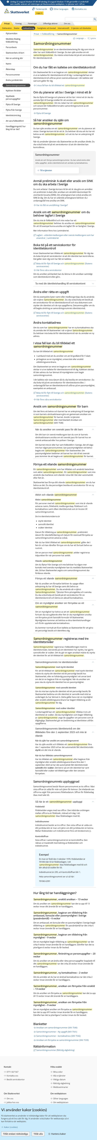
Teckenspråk (41, 9)
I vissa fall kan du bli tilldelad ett (60, 85)
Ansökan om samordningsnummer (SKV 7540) (56, 1027)
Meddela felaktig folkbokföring (13, 40)
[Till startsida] (16, 13)
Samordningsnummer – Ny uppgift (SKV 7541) (56, 1031)
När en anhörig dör (14, 58)
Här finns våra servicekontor (49, 270)
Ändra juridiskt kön (14, 80)
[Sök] (95, 19)
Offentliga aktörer (50, 23)
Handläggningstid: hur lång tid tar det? (16, 128)
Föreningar (32, 23)
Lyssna (93, 38)
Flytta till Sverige (13, 104)
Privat (7, 23)
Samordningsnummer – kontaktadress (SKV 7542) (58, 1036)
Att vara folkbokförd (15, 121)
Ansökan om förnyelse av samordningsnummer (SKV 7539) (62, 1040)
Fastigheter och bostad (46, 28)
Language (80, 38)
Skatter (17, 28)
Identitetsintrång (13, 115)
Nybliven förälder (13, 90)
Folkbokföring (28, 28)
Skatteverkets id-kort (15, 52)
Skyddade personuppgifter (13, 97)
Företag (18, 23)
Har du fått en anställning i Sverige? (52, 205)
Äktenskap (10, 69)
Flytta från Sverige (14, 110)
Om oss (67, 23)
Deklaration (7, 28)
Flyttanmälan (11, 33)
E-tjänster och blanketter (81, 28)
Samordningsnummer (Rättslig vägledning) (55, 1050)
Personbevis (11, 47)
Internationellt (63, 28)
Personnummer (13, 74)
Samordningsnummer (16, 85)
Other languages (61, 9)
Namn (8, 63)
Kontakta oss (81, 9)
